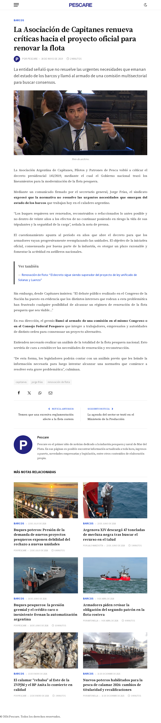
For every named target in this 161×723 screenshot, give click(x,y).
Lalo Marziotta (95, 545)
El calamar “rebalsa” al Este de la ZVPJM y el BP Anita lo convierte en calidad (43, 685)
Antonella (92, 620)
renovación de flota (59, 382)
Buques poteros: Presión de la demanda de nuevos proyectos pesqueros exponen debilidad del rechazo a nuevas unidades (42, 537)
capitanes (21, 382)
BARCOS (19, 20)
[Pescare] (80, 5)
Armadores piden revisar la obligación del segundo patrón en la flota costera (114, 610)
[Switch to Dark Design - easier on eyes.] (145, 5)
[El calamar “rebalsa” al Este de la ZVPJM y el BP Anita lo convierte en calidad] (46, 650)
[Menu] (16, 4)
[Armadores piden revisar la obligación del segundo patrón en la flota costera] (115, 575)
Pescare (33, 58)
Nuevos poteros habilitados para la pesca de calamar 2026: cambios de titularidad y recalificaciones (113, 685)
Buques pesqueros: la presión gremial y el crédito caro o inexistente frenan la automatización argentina (45, 612)
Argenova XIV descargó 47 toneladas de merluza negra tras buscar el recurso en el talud (114, 535)
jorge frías (37, 382)
